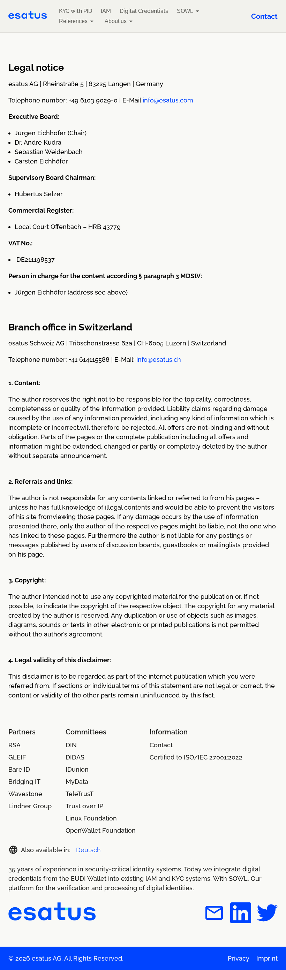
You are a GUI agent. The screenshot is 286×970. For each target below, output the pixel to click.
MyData (77, 781)
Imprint (267, 958)
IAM (106, 11)
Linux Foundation (91, 818)
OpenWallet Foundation (101, 830)
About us (116, 21)
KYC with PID (75, 11)
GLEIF (17, 757)
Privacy (238, 958)
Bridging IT (24, 781)
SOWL (185, 11)
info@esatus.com (168, 100)
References (73, 21)
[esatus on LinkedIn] (240, 914)
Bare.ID (19, 769)
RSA (14, 745)
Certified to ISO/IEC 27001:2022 (196, 757)
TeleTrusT (79, 793)
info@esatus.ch (158, 359)
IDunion (77, 769)
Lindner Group (30, 806)
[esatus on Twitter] (267, 914)
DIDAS (75, 757)
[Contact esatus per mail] (214, 914)
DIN (71, 745)
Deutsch (88, 850)
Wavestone (25, 793)
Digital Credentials (144, 11)
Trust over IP (84, 806)
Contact (264, 16)
